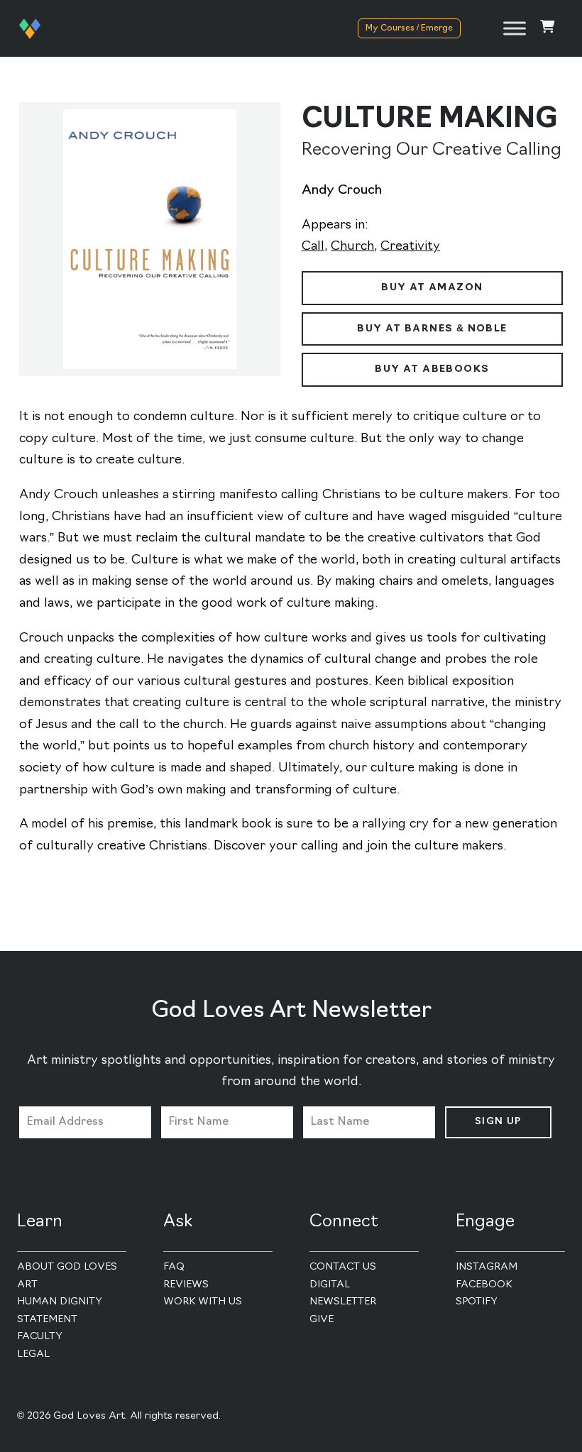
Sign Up (498, 1121)
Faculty (39, 1336)
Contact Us (342, 1267)
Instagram (486, 1267)
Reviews (186, 1285)
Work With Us (202, 1302)
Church (352, 247)
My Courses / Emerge (409, 28)
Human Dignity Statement (59, 1311)
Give (321, 1319)
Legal (33, 1354)
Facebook (484, 1285)
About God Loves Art (67, 1276)
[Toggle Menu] (514, 28)
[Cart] (547, 29)
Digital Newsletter (342, 1294)
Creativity (410, 247)
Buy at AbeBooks (432, 369)
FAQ (174, 1267)
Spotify (477, 1302)
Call (313, 247)
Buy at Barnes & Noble (432, 329)
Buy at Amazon (432, 287)
